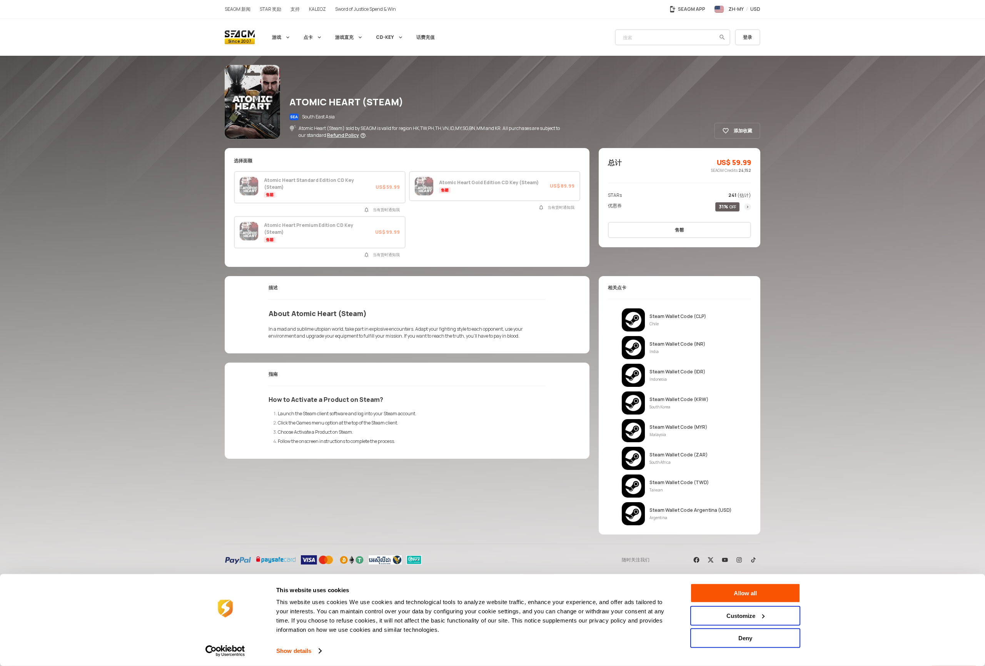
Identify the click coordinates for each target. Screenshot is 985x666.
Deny (745, 638)
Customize (740, 615)
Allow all (745, 593)
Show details (293, 651)
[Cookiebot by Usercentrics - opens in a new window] (225, 651)
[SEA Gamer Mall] (240, 37)
